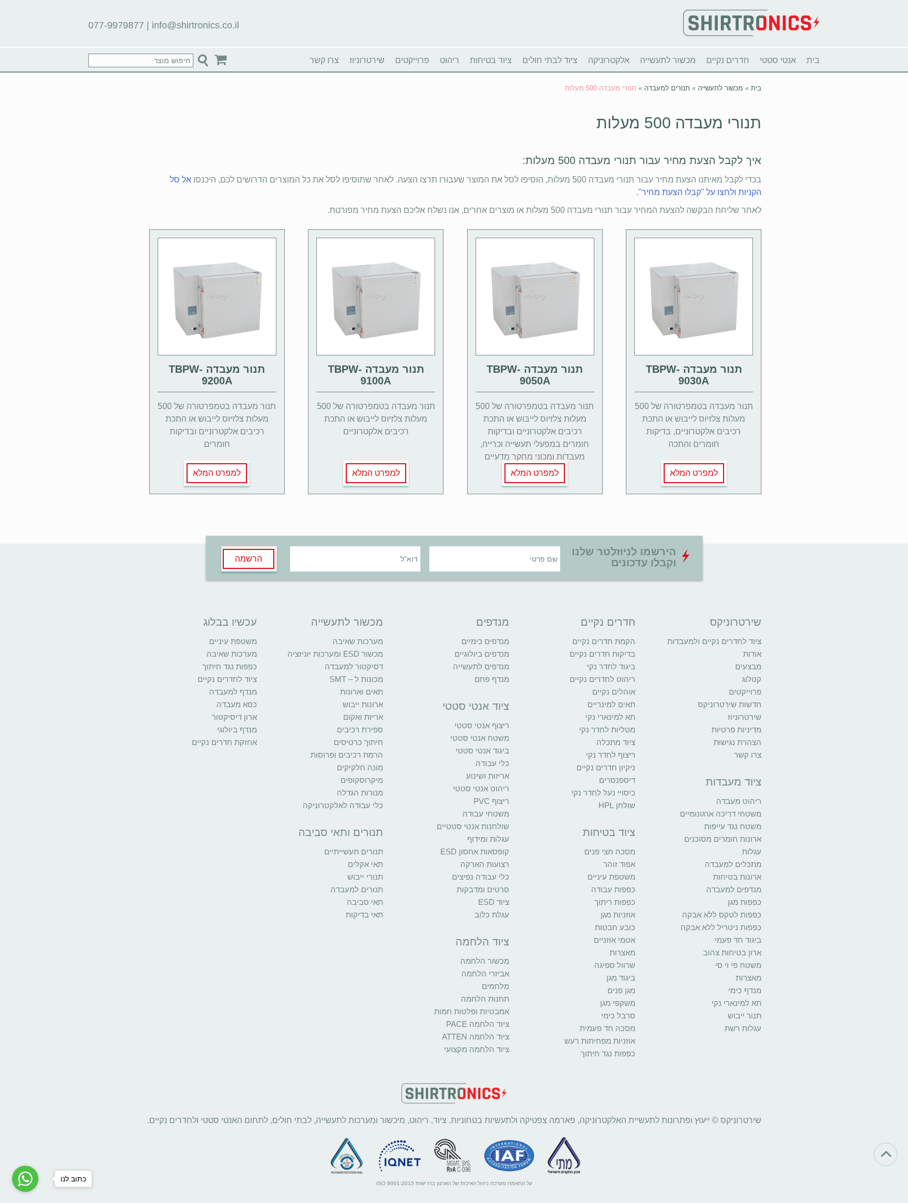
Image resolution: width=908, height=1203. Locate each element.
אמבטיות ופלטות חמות (471, 1011)
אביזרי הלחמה (485, 973)
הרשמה (248, 558)
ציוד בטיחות (491, 60)
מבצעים (748, 666)
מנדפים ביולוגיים (482, 653)
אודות (752, 653)
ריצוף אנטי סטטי (482, 725)
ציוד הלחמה (482, 941)
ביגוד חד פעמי (738, 939)
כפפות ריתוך (614, 902)
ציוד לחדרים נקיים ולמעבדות (714, 641)
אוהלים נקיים (613, 691)
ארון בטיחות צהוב (732, 952)
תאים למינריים (611, 704)
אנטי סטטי (778, 60)
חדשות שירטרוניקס (729, 704)
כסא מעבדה (236, 704)
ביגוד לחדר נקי (611, 666)
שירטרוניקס (735, 622)
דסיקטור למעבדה (354, 666)
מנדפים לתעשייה (481, 666)
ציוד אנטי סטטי (475, 706)
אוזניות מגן (618, 914)
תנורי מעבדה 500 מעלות (678, 122)
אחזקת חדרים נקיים (224, 742)
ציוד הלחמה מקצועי (476, 1049)
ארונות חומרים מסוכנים (722, 838)
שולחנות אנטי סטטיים (473, 826)
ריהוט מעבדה (738, 801)
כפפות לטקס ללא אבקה (721, 914)
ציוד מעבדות (733, 782)
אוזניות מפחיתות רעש (599, 1040)
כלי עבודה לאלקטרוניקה (343, 805)
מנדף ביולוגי (237, 729)
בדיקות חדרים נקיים (602, 653)
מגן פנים (621, 990)
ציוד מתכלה (615, 742)
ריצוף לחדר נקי (610, 754)
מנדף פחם (491, 679)
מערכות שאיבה (358, 641)
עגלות (751, 851)
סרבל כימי (618, 1015)
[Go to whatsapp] (25, 1179)
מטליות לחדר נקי (607, 729)
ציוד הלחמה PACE (477, 1024)
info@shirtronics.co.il (195, 25)
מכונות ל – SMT (356, 679)
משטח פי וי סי (738, 965)
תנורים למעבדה (667, 88)
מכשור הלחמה (484, 960)
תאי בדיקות (364, 914)
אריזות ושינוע (487, 775)
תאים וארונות (361, 691)
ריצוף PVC (491, 801)
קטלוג (751, 679)
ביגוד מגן (620, 977)
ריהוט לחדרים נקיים (602, 679)
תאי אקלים (365, 864)
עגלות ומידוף (488, 838)
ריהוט (449, 60)
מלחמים (495, 986)
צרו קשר (324, 60)
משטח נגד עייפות (732, 826)
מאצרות (748, 977)
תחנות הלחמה (485, 998)
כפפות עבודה (613, 889)
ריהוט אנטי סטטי (481, 788)
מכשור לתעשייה (668, 60)
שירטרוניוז (367, 60)
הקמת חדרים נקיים (603, 641)
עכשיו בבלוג (230, 622)
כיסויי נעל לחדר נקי (603, 792)
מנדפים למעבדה (733, 889)
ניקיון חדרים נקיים (605, 767)
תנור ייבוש (744, 1015)
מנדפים (492, 622)
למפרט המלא (694, 472)
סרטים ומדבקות (483, 889)
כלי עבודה (492, 763)
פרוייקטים (412, 60)
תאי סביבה (365, 902)
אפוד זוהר (619, 864)
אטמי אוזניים (614, 939)
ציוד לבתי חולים (549, 60)
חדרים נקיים (727, 60)
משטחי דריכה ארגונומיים (720, 813)
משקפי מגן (617, 1002)
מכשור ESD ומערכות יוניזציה (335, 653)
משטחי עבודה (485, 813)
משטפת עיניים (611, 876)
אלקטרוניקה (609, 60)
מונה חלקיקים (360, 767)
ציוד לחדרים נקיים (227, 679)
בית (813, 60)
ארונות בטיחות (737, 876)
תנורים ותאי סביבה (340, 832)
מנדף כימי (744, 990)
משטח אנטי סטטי (479, 737)
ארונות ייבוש (363, 704)
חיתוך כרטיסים (358, 742)
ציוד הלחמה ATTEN (475, 1036)
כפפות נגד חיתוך (608, 1053)
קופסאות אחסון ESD (474, 851)
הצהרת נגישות (737, 742)
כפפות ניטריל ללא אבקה (720, 927)
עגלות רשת (743, 1028)
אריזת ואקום (363, 716)
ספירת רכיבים (360, 729)
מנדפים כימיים (485, 641)
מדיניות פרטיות (736, 729)
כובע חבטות (615, 927)
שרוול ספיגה (614, 965)
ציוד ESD (493, 902)
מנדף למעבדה (233, 691)
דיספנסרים (617, 780)
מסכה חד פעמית (607, 1028)
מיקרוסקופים (361, 780)
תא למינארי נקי (736, 1002)
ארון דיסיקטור (234, 716)
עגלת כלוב (491, 914)
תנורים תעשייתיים (353, 851)
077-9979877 (116, 25)
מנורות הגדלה (360, 792)
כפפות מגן (744, 902)
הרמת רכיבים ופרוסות (347, 754)
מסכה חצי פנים (609, 851)
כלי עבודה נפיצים (480, 876)
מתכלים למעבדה (733, 864)
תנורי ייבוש (365, 876)
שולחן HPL (617, 805)
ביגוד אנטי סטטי (482, 750)
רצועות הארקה (484, 864)
